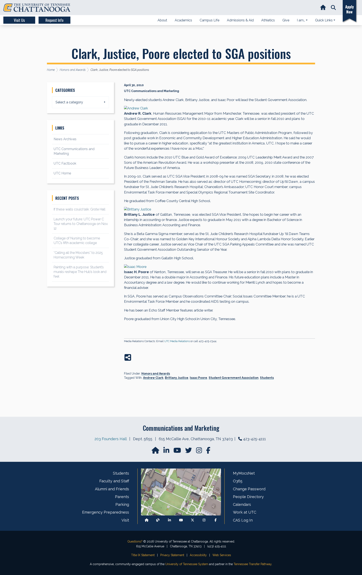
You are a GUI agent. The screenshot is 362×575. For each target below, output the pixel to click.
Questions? (134, 541)
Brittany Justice (176, 377)
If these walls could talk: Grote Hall (79, 209)
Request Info (54, 20)
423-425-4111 (254, 439)
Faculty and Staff (114, 481)
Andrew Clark (153, 377)
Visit (125, 520)
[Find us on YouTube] (177, 452)
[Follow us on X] (192, 520)
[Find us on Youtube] (181, 520)
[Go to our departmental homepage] (156, 452)
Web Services (221, 555)
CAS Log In (243, 520)
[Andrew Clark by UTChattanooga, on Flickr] (219, 108)
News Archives (65, 139)
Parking (122, 504)
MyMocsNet (244, 473)
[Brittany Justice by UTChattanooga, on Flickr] (219, 209)
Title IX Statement (143, 555)
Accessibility (198, 555)
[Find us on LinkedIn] (166, 452)
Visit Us (19, 20)
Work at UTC (244, 512)
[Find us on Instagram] (199, 452)
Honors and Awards (155, 373)
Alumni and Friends (112, 489)
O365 (237, 481)
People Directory (248, 497)
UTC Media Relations (177, 341)
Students (267, 377)
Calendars (242, 504)
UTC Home (62, 173)
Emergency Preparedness (105, 512)
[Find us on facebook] (208, 452)
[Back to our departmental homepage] (147, 520)
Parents (122, 497)
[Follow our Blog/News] (158, 520)
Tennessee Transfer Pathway (253, 564)
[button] (333, 7)
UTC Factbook (65, 163)
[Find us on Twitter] (189, 452)
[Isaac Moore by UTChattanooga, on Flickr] (219, 266)
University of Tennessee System (186, 564)
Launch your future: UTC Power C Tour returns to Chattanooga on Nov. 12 (81, 223)
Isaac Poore (198, 377)
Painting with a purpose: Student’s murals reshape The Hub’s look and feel (80, 271)
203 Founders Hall (110, 439)
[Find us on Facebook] (216, 520)
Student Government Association (234, 377)
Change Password (249, 489)
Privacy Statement (172, 555)
